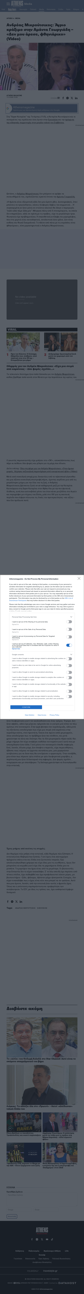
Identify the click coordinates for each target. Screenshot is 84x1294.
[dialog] (42, 647)
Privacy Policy (54, 715)
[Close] (80, 579)
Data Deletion (29, 715)
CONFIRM (26, 707)
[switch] (69, 621)
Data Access (42, 715)
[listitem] (42, 617)
